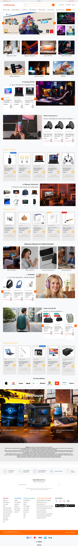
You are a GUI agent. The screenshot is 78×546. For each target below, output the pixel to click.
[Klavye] (25, 202)
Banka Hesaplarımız (6, 515)
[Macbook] (48, 258)
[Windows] (7, 202)
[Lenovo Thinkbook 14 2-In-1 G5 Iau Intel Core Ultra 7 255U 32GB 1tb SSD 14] (39, 159)
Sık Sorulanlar (5, 504)
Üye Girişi (62, 4)
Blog (74, 9)
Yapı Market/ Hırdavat (60, 9)
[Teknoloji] (66, 258)
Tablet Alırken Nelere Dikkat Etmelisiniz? (44, 515)
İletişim (4, 506)
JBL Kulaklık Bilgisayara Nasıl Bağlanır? (44, 500)
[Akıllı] (39, 69)
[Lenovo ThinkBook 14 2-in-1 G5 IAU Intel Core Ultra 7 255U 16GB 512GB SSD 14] (24, 159)
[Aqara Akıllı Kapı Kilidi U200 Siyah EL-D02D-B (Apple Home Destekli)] (9, 218)
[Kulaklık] (55, 286)
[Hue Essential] (61, 31)
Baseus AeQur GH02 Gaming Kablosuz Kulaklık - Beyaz (7, 293)
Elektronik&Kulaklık (32, 9)
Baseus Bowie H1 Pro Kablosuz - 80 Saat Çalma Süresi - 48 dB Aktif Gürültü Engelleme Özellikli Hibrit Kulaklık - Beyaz (18, 293)
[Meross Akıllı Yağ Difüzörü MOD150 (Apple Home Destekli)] (53, 159)
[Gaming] (55, 93)
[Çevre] (48, 48)
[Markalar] (63, 69)
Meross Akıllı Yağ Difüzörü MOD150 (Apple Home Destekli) (53, 169)
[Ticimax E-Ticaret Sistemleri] (39, 545)
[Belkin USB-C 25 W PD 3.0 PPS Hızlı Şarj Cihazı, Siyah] (53, 352)
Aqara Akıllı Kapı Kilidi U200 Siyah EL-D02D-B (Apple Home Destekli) (9, 228)
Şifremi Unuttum (17, 508)
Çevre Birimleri (24, 9)
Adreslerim (16, 506)
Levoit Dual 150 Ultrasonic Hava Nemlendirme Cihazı (68, 169)
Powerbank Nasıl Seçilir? (41, 517)
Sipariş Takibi (16, 504)
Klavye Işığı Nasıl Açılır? (41, 504)
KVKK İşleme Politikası (7, 508)
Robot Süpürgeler (26, 506)
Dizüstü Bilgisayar (26, 500)
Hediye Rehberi (5, 519)
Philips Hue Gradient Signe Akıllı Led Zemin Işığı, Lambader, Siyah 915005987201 (68, 228)
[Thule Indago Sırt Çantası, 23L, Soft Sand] (48, 318)
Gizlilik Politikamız (6, 502)
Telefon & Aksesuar (42, 9)
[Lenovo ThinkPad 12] (59, 318)
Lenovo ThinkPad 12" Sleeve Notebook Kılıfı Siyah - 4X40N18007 (59, 327)
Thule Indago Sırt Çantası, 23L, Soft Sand (47, 327)
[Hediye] (29, 258)
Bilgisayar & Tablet (6, 9)
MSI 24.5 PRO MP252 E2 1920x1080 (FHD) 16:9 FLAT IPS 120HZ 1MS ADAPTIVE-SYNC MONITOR (39, 362)
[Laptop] (34, 193)
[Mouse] (34, 202)
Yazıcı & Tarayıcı (26, 508)
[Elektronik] (66, 48)
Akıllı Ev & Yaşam (50, 9)
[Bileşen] (29, 48)
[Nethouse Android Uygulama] (60, 505)
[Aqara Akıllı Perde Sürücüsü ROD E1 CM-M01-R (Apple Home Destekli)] (39, 218)
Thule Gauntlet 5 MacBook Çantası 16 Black (69, 327)
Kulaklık (24, 504)
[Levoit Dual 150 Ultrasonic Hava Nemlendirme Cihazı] (68, 159)
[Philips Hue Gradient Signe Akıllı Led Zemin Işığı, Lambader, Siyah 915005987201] (68, 218)
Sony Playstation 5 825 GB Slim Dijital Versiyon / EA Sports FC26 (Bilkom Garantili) (24, 362)
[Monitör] (16, 193)
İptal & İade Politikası (7, 513)
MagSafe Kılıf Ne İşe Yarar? (42, 502)
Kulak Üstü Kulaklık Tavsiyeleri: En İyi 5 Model (45, 506)
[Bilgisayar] (11, 48)
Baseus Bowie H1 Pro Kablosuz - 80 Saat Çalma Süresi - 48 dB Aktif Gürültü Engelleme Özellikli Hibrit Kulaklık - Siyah (29, 293)
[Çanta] (25, 193)
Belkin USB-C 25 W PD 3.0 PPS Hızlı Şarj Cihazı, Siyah (53, 363)
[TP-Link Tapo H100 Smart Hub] (53, 218)
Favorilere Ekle (11, 103)
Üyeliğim (15, 500)
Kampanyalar (5, 517)
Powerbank (25, 502)
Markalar (68, 9)
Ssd (24, 517)
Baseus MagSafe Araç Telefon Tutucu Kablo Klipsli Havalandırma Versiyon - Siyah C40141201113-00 (48, 134)
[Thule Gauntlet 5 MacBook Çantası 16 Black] (70, 318)
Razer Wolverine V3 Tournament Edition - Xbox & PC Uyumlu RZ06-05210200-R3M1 (9, 169)
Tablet (24, 515)
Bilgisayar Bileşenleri (16, 9)
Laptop (24, 513)
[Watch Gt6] (70, 30)
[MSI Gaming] (66, 18)
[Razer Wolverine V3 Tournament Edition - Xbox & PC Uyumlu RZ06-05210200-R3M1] (9, 159)
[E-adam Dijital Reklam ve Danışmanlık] (39, 542)
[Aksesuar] (14, 69)
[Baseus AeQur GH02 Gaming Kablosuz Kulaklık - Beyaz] (8, 284)
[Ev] (11, 258)
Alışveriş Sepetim (17, 502)
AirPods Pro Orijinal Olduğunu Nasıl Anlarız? (44, 508)
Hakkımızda (5, 500)
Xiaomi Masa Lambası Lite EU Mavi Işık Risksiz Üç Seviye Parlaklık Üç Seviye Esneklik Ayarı (9, 362)
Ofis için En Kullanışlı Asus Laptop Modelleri (44, 513)
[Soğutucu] (7, 193)
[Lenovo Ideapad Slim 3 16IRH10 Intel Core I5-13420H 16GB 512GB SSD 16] (68, 352)
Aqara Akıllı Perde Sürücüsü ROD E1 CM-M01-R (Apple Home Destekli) (38, 228)
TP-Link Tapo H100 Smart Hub (53, 228)
